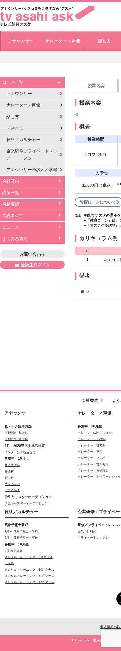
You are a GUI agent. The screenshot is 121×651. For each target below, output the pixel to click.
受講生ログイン (35, 264)
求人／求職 (31, 169)
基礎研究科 (12, 465)
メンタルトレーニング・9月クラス (29, 557)
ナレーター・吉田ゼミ (93, 464)
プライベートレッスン (93, 537)
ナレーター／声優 (23, 105)
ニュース (10, 227)
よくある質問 (15, 238)
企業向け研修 (87, 531)
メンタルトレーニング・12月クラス (29, 582)
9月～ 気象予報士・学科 (21, 531)
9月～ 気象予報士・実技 (21, 537)
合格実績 (10, 204)
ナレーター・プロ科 (92, 457)
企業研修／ (31, 154)
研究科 (9, 477)
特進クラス (12, 484)
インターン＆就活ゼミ (20, 452)
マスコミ (14, 128)
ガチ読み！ (12, 490)
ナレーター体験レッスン (95, 432)
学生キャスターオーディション (26, 503)
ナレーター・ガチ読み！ (95, 470)
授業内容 (96, 85)
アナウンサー (19, 93)
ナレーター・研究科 (92, 445)
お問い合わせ (32, 254)
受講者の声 (12, 215)
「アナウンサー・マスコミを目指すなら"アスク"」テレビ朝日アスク (47, 16)
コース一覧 (12, 82)
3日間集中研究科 (16, 439)
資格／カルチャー (23, 139)
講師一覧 (10, 192)
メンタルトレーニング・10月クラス (29, 569)
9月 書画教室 (14, 550)
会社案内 (10, 181)
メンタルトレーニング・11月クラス (29, 575)
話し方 (12, 116)
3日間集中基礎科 (16, 432)
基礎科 (9, 471)
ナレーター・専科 (90, 451)
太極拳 (9, 563)
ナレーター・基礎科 (92, 439)
